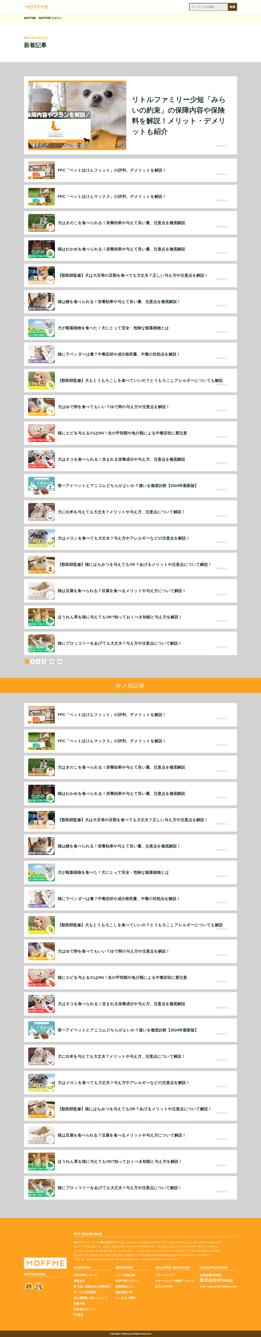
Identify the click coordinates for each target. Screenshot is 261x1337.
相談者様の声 (123, 1292)
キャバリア (215, 1242)
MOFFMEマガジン (127, 1280)
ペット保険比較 (125, 1275)
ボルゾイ (165, 1255)
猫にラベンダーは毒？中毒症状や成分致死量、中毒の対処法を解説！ (119, 354)
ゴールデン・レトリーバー (127, 1246)
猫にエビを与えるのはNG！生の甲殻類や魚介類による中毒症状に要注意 (122, 433)
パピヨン (205, 1251)
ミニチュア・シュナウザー (195, 1255)
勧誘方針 (79, 1303)
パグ (197, 1251)
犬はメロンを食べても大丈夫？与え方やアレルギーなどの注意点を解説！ (124, 538)
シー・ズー (156, 1246)
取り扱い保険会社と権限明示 (92, 1286)
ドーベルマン (154, 1251)
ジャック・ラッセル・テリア (88, 1251)
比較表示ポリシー (85, 1309)
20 (51, 661)
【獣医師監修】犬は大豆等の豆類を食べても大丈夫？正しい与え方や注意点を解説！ (133, 275)
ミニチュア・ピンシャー (114, 1259)
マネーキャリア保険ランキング (175, 1280)
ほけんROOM (163, 1286)
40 (59, 661)
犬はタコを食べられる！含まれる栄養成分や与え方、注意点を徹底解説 (121, 459)
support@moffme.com (222, 1286)
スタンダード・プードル (114, 1251)
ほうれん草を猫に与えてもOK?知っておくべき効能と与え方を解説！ (120, 617)
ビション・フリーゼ (83, 1255)
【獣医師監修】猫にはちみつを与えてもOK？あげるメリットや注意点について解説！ (135, 564)
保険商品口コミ (125, 1286)
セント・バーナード (137, 1251)
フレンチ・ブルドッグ (105, 1255)
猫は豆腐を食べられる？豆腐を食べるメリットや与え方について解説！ (122, 591)
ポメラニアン (153, 1255)
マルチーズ (176, 1255)
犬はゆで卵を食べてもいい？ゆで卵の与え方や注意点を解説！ (114, 407)
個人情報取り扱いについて (91, 1298)
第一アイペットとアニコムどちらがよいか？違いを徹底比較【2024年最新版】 (128, 486)
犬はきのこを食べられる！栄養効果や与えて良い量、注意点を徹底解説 (121, 223)
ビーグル (215, 1251)
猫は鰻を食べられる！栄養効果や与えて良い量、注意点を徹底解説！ (119, 302)
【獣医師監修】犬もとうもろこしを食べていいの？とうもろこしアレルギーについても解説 (140, 380)
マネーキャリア (165, 1275)
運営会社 (79, 1280)
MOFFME (30, 18)
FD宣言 (78, 1315)
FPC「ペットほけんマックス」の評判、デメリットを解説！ (112, 196)
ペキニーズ (122, 1255)
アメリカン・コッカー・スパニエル (131, 1242)
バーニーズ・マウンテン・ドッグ (178, 1251)
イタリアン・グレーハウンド (163, 1242)
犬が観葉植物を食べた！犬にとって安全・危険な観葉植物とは (113, 328)
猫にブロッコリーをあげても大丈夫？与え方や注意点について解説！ (120, 643)
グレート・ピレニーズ (103, 1246)
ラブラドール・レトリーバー (164, 1259)
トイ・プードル (92, 1242)
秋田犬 (110, 1242)
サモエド (146, 1246)
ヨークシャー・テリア (138, 1259)
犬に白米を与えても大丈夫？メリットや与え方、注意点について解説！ (121, 512)
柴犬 (103, 1242)
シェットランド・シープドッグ (178, 1246)
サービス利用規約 (85, 1292)
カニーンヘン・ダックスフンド (193, 1242)
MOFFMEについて (85, 1275)
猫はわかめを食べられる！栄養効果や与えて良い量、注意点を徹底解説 (121, 249)
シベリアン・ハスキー (205, 1246)
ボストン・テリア (137, 1255)
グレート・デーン (82, 1246)
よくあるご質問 (125, 1298)
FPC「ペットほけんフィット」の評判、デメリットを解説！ (112, 170)
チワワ (80, 1242)
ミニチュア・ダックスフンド (88, 1259)
